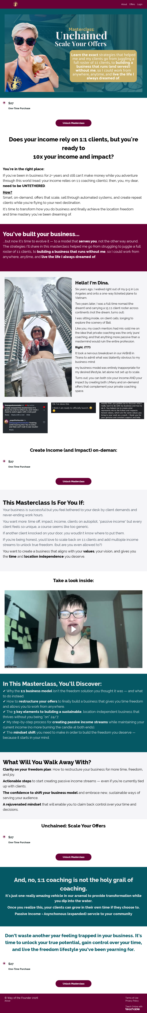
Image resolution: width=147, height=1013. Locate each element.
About (124, 4)
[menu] (130, 4)
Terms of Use (131, 998)
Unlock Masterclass (73, 123)
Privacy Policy (132, 1001)
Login (139, 4)
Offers (132, 4)
